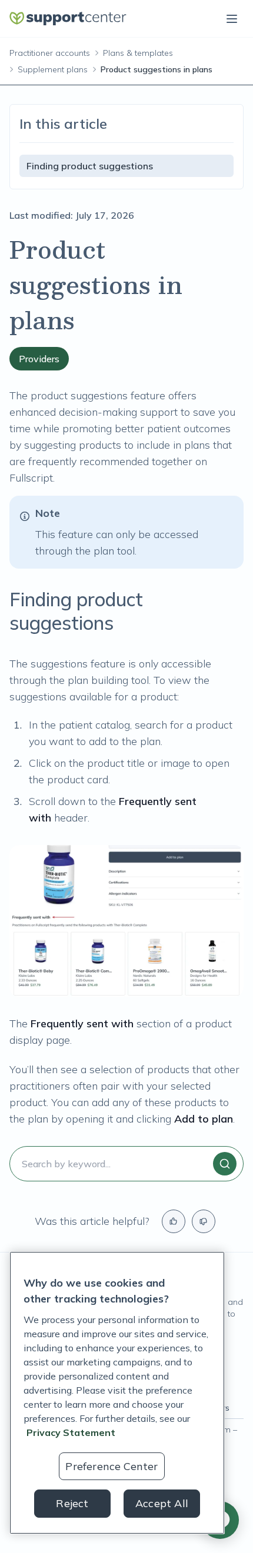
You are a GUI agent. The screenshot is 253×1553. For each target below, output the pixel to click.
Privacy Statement (70, 1432)
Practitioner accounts (49, 53)
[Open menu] (232, 19)
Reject (72, 1503)
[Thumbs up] (173, 1221)
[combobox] (126, 1163)
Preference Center (111, 1466)
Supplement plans (53, 69)
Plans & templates (138, 53)
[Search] (225, 1163)
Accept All (161, 1503)
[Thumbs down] (203, 1221)
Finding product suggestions (89, 166)
